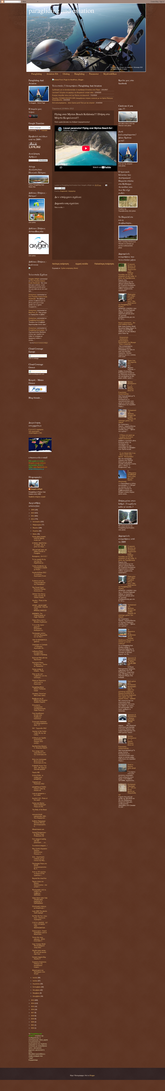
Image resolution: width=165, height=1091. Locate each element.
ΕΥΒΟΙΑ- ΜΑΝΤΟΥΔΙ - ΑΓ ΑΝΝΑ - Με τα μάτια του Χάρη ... (39, 544)
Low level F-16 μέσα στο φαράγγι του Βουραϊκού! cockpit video (72, 92)
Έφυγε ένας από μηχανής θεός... (132, 362)
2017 (33, 1012)
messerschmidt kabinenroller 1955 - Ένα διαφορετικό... (39, 816)
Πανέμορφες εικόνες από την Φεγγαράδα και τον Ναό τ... (39, 635)
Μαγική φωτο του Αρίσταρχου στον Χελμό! (38, 972)
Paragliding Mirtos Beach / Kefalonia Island (38, 688)
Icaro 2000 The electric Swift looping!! (39, 912)
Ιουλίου (35, 981)
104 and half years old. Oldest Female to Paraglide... (39, 551)
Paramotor (94, 73)
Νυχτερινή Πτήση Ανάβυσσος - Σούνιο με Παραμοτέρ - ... (39, 664)
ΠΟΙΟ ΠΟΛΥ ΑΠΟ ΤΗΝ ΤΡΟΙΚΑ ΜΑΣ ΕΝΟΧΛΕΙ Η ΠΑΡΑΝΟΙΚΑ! (39, 900)
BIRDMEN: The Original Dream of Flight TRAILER (38, 615)
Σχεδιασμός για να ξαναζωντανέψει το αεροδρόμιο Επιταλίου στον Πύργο (76, 90)
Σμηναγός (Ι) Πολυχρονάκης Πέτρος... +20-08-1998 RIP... (132, 661)
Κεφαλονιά (63, 191)
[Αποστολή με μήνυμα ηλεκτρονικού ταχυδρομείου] (55, 188)
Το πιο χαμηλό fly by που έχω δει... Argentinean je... (39, 561)
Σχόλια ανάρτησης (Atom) (69, 268)
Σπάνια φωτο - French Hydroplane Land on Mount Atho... (39, 932)
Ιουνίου (35, 977)
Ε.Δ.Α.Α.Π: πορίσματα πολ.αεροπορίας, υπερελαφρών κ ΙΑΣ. (36, 431)
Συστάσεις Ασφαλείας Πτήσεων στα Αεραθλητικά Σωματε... (39, 964)
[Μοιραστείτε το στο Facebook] (62, 188)
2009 (33, 510)
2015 (33, 1006)
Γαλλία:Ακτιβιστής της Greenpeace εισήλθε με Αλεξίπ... (39, 567)
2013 (33, 1000)
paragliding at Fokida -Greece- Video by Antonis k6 (39, 788)
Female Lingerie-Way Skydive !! (39, 958)
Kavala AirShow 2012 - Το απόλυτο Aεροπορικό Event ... (39, 575)
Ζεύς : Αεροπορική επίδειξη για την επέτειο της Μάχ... (39, 858)
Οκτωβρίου (36, 990)
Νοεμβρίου (36, 993)
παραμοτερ (71, 191)
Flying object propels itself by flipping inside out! (39, 538)
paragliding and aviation (61, 10)
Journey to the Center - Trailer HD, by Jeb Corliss (39, 733)
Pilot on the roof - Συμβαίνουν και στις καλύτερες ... (39, 675)
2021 (33, 1025)
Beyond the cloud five (39, 878)
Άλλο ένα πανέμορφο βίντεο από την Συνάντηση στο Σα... (39, 761)
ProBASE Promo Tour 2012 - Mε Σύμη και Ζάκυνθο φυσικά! (39, 767)
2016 (33, 1009)
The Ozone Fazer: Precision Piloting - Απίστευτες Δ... (39, 589)
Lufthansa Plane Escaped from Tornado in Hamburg (39, 653)
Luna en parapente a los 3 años (38, 794)
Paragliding (36, 73)
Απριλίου (36, 531)
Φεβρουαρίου (37, 525)
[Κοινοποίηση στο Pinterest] (64, 188)
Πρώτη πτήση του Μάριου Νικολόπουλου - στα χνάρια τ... (39, 884)
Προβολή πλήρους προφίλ (37, 497)
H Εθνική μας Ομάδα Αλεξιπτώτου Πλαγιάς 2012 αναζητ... (39, 740)
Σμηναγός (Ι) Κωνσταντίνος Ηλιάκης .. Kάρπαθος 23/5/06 (132, 718)
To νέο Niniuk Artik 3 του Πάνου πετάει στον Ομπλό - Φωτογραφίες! (126, 454)
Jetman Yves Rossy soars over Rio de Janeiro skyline (38, 595)
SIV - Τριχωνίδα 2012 (39, 728)
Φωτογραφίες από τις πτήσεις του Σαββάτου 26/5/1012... (39, 892)
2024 (33, 1028)
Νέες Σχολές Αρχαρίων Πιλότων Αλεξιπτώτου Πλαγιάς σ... (39, 851)
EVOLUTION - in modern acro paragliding (37, 777)
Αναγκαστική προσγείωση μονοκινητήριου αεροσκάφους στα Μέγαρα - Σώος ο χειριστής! (127, 340)
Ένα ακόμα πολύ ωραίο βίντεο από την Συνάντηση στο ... (39, 753)
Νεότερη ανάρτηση (60, 264)
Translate (44, 130)
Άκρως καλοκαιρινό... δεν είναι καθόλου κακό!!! (126, 323)
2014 (33, 1003)
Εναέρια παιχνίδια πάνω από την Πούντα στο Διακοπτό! (70, 95)
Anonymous (32, 295)
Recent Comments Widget (41, 342)
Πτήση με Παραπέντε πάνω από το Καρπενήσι (39, 682)
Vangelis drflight (34, 279)
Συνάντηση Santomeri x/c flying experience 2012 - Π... (39, 723)
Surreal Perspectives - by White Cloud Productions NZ (39, 834)
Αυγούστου (36, 984)
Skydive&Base (110, 73)
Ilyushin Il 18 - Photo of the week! (39, 799)
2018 (33, 1016)
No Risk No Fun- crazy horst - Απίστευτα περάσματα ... (39, 917)
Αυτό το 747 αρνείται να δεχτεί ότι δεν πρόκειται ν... (39, 873)
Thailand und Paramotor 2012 (38, 783)
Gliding (66, 73)
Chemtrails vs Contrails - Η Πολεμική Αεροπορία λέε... (39, 646)
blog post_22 (33, 312)
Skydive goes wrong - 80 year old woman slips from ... (39, 952)
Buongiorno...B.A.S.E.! (39, 556)
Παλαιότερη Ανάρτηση (104, 264)
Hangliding (79, 73)
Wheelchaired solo (38, 829)
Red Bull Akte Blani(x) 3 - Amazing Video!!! (39, 747)
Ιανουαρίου (36, 521)
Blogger (92, 1075)
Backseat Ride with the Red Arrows (39, 658)
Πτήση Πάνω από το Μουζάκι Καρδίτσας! (39, 621)
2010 (33, 513)
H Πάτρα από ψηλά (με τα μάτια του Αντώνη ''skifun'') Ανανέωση (126, 436)
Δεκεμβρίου (37, 996)
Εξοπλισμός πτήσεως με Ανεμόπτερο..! (39, 907)
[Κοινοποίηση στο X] (60, 188)
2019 (33, 1019)
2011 (33, 516)
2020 (33, 1022)
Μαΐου (35, 534)
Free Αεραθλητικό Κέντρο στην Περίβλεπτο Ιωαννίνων (38, 716)
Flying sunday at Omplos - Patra (38, 670)
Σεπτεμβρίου (37, 987)
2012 (33, 519)
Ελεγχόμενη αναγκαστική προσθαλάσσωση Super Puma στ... (38, 707)
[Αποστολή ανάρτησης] (106, 185)
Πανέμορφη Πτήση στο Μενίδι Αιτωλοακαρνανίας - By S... (39, 866)
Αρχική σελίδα (81, 264)
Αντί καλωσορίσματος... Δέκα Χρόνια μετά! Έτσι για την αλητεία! (73, 103)
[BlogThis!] (58, 188)
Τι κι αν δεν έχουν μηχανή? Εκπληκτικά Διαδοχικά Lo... (38, 627)
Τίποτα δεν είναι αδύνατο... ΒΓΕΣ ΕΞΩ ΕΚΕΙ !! (38, 939)
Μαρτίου (35, 528)
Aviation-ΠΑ (52, 73)
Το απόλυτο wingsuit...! (39, 845)
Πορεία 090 (36, 772)
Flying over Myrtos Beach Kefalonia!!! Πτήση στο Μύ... (39, 804)
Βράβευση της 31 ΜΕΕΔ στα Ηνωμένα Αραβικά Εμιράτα (39, 700)
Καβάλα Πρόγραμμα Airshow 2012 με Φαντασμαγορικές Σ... (39, 823)
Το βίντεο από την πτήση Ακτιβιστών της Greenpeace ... (39, 582)
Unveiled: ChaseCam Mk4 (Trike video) (39, 694)
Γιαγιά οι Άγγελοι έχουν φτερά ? (132, 767)
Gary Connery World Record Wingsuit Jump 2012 (38, 945)
